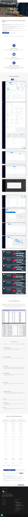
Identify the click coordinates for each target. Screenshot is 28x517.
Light (12, 79)
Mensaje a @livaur (22, 508)
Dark (15, 79)
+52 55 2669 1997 (21, 506)
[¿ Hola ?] (2, 515)
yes (13, 1)
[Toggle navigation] (25, 1)
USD (6, 458)
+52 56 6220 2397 (22, 505)
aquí (20, 465)
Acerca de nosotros (4, 501)
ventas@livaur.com (18, 510)
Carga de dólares (4, 504)
